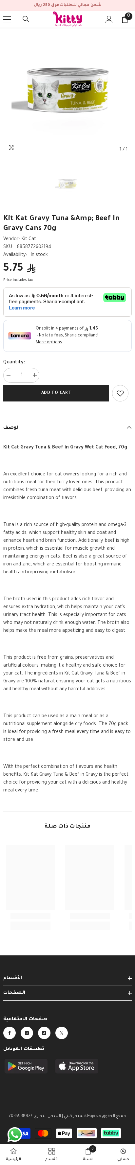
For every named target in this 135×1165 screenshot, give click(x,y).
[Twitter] (61, 1033)
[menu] (7, 19)
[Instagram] (27, 1033)
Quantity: (14, 362)
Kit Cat (28, 239)
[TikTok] (44, 1033)
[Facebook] (9, 1033)
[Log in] (109, 19)
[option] (67, 92)
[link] (120, 393)
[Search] (26, 19)
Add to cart (56, 393)
